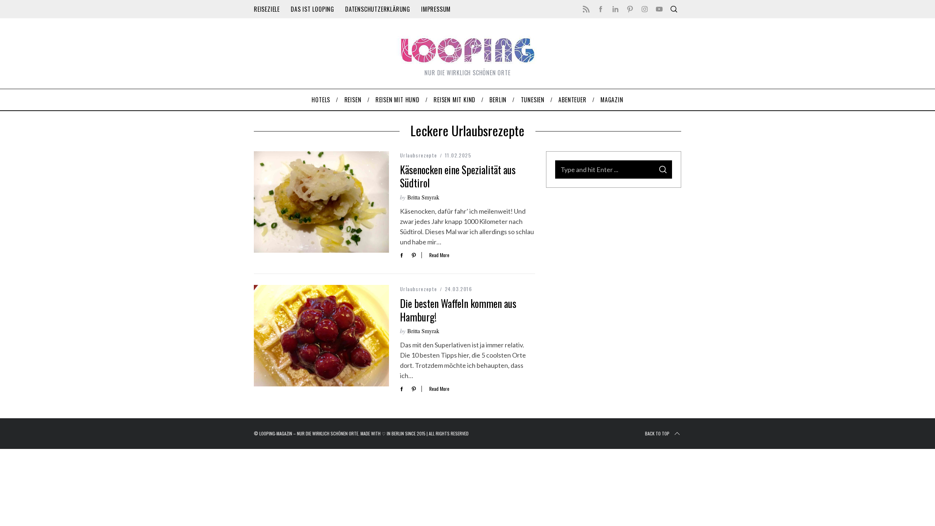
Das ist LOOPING (312, 9)
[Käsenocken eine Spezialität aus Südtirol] (321, 202)
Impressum (436, 9)
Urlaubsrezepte (418, 155)
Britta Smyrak (423, 197)
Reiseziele (267, 9)
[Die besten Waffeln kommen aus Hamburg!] (321, 335)
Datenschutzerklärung (377, 9)
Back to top (657, 433)
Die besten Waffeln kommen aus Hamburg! (458, 310)
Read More (439, 255)
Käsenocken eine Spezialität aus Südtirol (458, 176)
